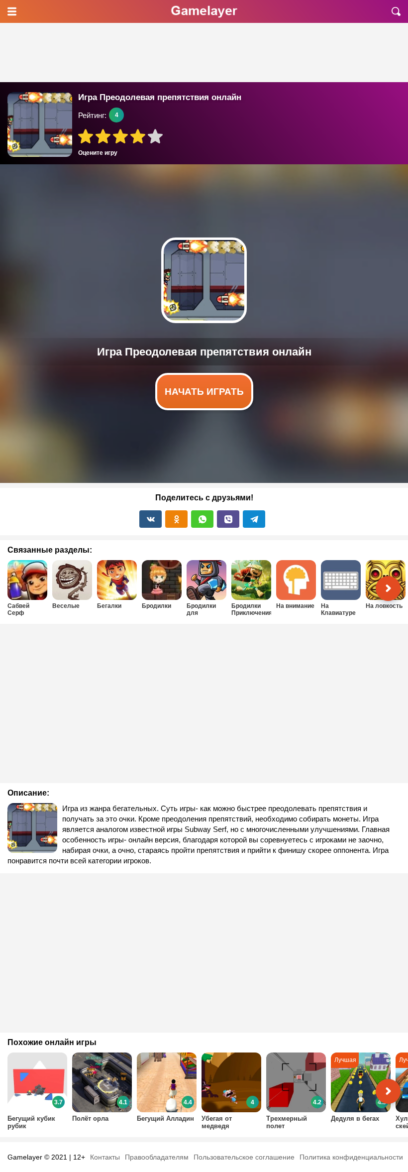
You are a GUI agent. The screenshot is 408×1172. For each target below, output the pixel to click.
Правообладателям (157, 1157)
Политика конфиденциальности (351, 1157)
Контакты (105, 1157)
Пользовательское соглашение (244, 1157)
